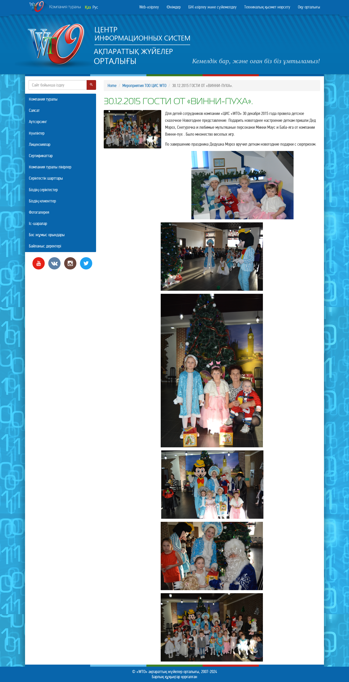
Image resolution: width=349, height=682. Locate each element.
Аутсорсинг (38, 121)
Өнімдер (174, 7)
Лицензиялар (39, 144)
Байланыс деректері (45, 246)
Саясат (34, 110)
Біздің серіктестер (43, 189)
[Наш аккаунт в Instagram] (70, 263)
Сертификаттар (41, 155)
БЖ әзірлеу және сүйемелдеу (212, 7)
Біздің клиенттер (42, 201)
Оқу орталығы (309, 7)
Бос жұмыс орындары (47, 234)
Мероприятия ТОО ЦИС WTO (144, 85)
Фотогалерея (39, 212)
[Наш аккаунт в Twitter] (86, 263)
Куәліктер (36, 133)
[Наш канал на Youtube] (38, 263)
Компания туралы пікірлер (50, 167)
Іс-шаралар (38, 223)
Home (112, 85)
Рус (95, 7)
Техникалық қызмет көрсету (267, 7)
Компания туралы (65, 7)
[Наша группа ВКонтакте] (54, 263)
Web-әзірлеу (149, 7)
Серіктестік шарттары (46, 178)
